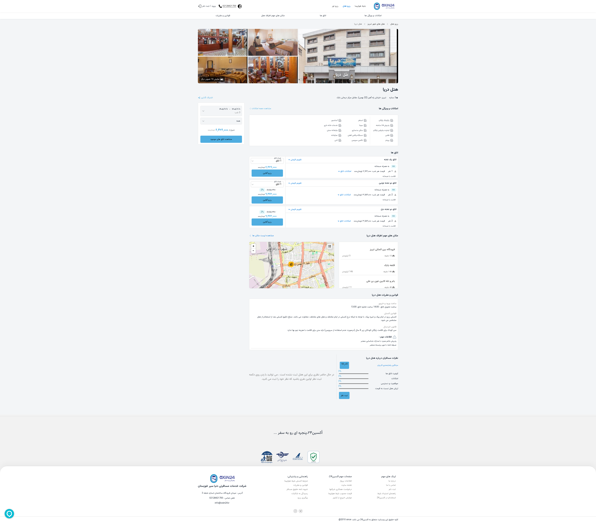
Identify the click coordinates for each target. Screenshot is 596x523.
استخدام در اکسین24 (386, 498)
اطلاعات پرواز (346, 481)
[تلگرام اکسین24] (301, 511)
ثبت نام (392, 489)
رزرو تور (335, 6)
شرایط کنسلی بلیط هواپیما (296, 481)
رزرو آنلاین (267, 173)
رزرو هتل (346, 6)
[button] (291, 265)
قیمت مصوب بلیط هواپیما (340, 493)
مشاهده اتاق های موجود (221, 139)
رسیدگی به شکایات (299, 493)
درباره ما (392, 481)
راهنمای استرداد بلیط (386, 493)
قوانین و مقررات (300, 485)
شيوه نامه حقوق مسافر (297, 489)
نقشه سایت (346, 485)
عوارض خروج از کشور (342, 498)
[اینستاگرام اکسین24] (295, 511)
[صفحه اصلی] (384, 6)
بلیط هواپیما (360, 6)
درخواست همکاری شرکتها (340, 489)
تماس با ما (391, 485)
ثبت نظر (344, 395)
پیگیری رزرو (303, 498)
